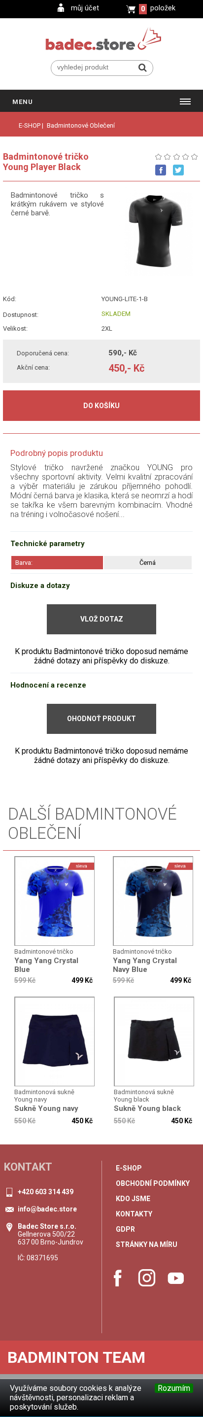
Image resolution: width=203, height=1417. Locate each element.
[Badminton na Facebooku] (118, 1278)
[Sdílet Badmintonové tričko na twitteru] (178, 170)
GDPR (125, 1229)
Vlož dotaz (101, 619)
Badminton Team (76, 1357)
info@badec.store (47, 1209)
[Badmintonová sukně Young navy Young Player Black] (55, 1042)
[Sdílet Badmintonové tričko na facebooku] (161, 170)
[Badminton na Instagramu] (147, 1278)
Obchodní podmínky (153, 1183)
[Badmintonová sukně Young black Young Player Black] (154, 1042)
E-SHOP (29, 125)
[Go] (142, 67)
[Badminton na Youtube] (176, 1278)
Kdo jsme (133, 1199)
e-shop (129, 1168)
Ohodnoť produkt (101, 719)
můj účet (85, 8)
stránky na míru (146, 1244)
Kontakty (134, 1214)
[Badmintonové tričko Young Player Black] (55, 901)
